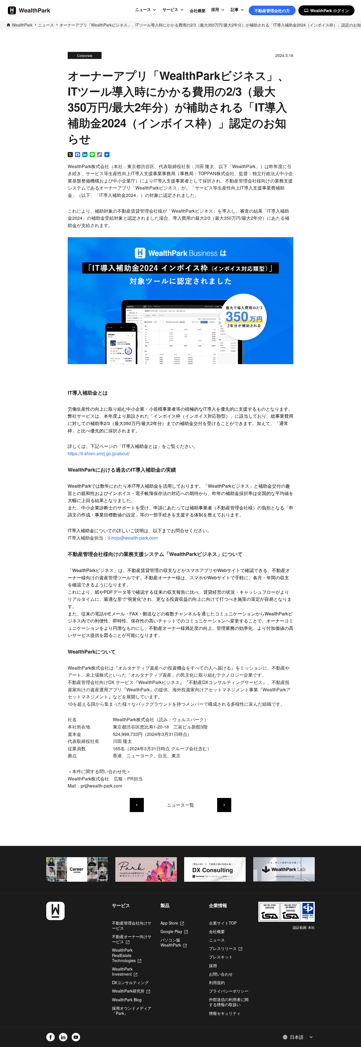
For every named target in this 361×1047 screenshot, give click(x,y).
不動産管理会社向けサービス (131, 925)
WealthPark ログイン (326, 10)
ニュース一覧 (180, 805)
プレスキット (221, 957)
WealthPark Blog (127, 999)
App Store (172, 923)
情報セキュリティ (225, 1013)
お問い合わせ (221, 974)
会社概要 (198, 10)
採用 (215, 9)
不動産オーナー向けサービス (131, 939)
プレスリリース (225, 948)
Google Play (174, 931)
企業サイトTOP (223, 923)
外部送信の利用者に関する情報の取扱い (228, 1002)
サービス (170, 9)
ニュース (143, 9)
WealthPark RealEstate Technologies (126, 955)
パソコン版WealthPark (173, 942)
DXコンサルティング (130, 982)
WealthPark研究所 (131, 991)
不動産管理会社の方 (272, 10)
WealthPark (22, 25)
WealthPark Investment (124, 971)
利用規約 (217, 982)
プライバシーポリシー (228, 991)
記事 (235, 9)
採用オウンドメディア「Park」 (131, 1010)
